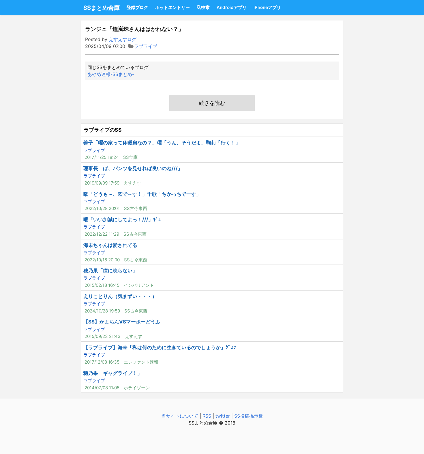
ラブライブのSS (103, 130)
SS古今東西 (135, 208)
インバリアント (139, 285)
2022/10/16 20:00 (102, 260)
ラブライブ (145, 46)
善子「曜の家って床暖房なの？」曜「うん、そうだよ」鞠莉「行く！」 (161, 143)
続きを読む (212, 103)
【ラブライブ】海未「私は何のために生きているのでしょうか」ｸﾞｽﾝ (159, 347)
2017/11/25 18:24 (102, 157)
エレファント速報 (141, 362)
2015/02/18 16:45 (102, 285)
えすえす (132, 183)
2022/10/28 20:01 (102, 208)
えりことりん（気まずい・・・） (120, 296)
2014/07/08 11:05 (102, 387)
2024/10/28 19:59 (102, 311)
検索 (205, 7)
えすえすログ (122, 39)
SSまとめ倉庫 (101, 7)
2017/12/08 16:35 (102, 362)
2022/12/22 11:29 (102, 234)
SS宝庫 (130, 157)
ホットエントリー (172, 7)
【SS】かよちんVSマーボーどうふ (121, 322)
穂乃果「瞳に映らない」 (110, 270)
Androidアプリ (232, 7)
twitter (222, 416)
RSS (206, 416)
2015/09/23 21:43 (103, 336)
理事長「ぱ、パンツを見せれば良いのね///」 (133, 168)
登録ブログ (137, 7)
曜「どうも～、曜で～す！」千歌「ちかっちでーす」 (142, 194)
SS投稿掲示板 (248, 416)
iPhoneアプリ (267, 7)
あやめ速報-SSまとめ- (110, 74)
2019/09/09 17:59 (102, 183)
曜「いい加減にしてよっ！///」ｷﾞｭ (122, 219)
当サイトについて (179, 416)
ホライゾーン (137, 387)
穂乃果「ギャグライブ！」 (112, 373)
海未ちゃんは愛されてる (110, 245)
